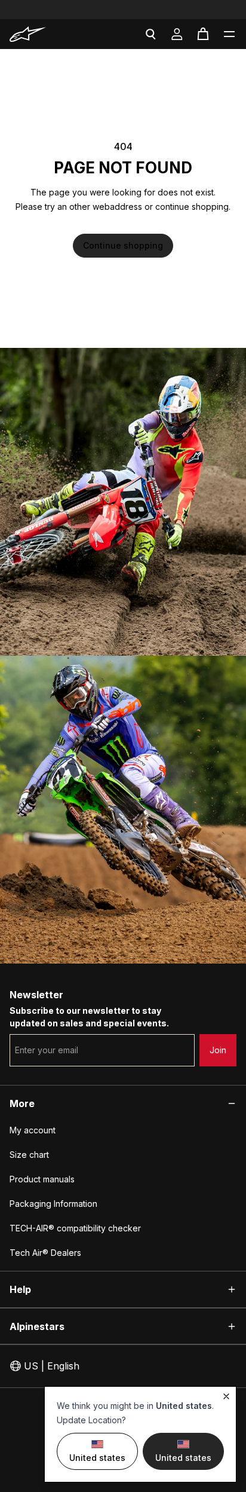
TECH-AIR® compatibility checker (75, 1228)
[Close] (226, 1396)
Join (218, 1050)
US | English (51, 1366)
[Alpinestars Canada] (44, 34)
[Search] (150, 34)
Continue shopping (123, 245)
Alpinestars (37, 1326)
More (22, 1103)
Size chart (29, 1154)
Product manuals (42, 1179)
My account (33, 1130)
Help (20, 1289)
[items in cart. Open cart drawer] (203, 34)
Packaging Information (53, 1204)
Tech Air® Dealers (45, 1253)
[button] (229, 34)
